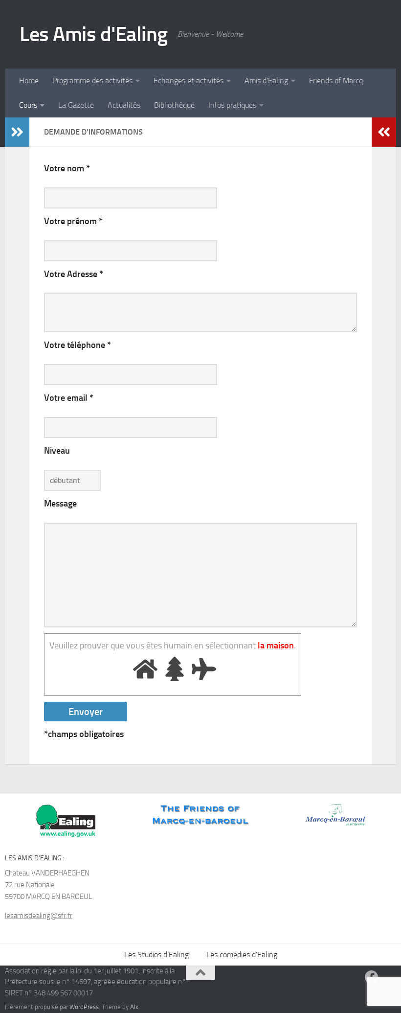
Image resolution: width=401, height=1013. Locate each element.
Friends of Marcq (336, 80)
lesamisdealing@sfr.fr (38, 915)
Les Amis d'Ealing (94, 34)
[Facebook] (372, 977)
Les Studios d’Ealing (156, 954)
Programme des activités (92, 80)
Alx (134, 1007)
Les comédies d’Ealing (241, 954)
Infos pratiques (232, 105)
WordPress (84, 1007)
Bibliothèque (174, 105)
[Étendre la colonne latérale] (17, 132)
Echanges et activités (188, 80)
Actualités (124, 105)
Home (29, 80)
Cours (28, 105)
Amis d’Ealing (266, 80)
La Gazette (76, 105)
